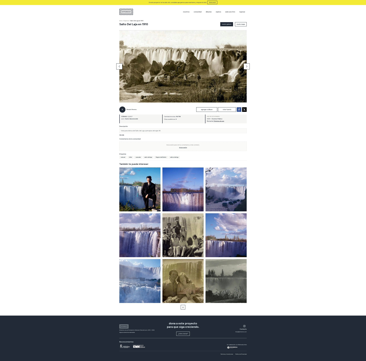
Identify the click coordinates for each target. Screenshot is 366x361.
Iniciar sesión (183, 147)
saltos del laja (174, 157)
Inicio (121, 21)
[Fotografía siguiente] (247, 66)
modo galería (226, 24)
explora (218, 12)
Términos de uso (219, 121)
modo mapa (241, 24)
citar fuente (227, 109)
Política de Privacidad (241, 354)
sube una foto (230, 12)
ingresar (242, 12)
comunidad (198, 12)
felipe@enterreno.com (241, 331)
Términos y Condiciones (226, 354)
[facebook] (239, 109)
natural (123, 157)
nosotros (186, 12)
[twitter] (244, 109)
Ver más (121, 135)
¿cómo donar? (183, 334)
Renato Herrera (131, 109)
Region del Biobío (161, 157)
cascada (138, 157)
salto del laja (148, 157)
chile (130, 157)
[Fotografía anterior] (119, 66)
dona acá (212, 2)
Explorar (126, 21)
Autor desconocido (131, 119)
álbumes (209, 12)
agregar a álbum (206, 109)
